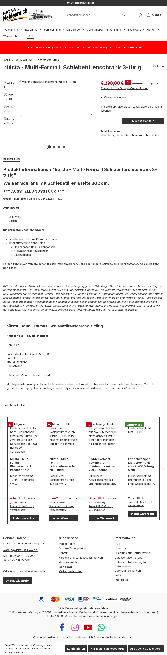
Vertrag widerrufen (17, 580)
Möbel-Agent (67, 543)
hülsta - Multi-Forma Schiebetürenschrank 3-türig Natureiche (63, 464)
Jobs (118, 575)
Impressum (122, 579)
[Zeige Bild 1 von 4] (48, 147)
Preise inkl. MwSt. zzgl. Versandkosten (124, 88)
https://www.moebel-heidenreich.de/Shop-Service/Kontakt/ (100, 388)
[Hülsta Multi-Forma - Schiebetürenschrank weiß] (56, 115)
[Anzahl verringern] (104, 121)
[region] (48, 115)
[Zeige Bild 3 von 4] (59, 147)
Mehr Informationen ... (16, 652)
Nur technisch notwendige (108, 648)
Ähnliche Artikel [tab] (15, 405)
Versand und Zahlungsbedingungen (81, 557)
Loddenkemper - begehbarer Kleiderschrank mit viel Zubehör (102, 464)
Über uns (120, 548)
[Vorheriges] (21, 115)
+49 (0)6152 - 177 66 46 (20, 550)
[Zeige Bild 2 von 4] (54, 147)
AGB (117, 543)
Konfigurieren (76, 648)
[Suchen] (123, 15)
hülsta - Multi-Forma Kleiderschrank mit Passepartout (23, 464)
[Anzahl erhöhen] (117, 121)
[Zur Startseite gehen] (27, 14)
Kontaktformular (35, 571)
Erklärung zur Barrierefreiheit (133, 553)
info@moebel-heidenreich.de (33, 375)
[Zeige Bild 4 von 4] (64, 147)
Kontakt (63, 553)
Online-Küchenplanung (73, 548)
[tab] (11, 159)
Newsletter (65, 566)
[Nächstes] (91, 115)
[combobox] (91, 15)
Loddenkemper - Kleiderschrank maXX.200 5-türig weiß (141, 464)
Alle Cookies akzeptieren (146, 648)
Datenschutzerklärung (128, 557)
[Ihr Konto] (141, 15)
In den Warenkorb (142, 121)
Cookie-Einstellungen (128, 570)
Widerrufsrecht (68, 562)
